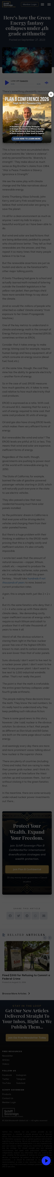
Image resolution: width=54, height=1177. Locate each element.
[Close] (51, 94)
